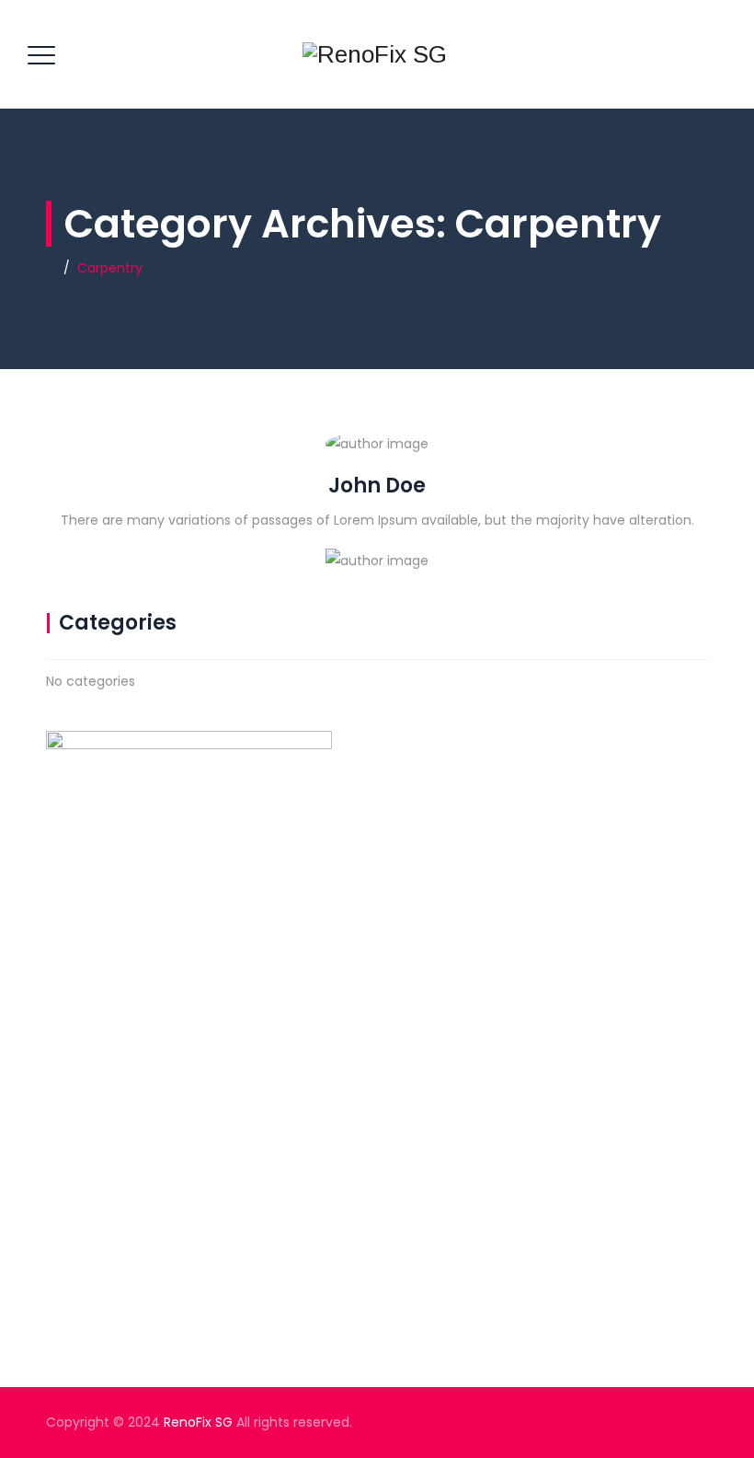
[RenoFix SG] (375, 54)
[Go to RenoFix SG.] (51, 268)
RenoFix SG (198, 1422)
